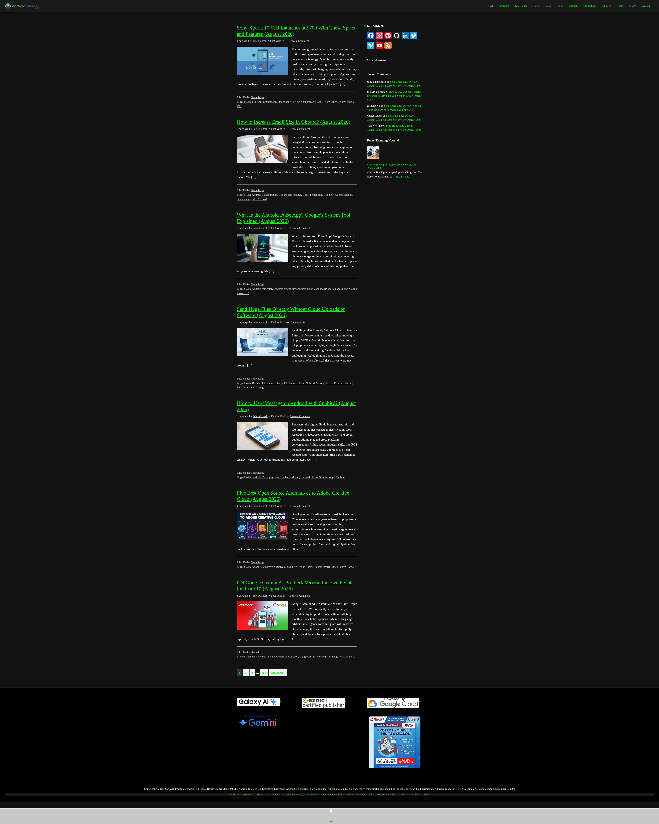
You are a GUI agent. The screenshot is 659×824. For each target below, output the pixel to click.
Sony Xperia (332, 101)
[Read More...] (404, 177)
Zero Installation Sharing (250, 387)
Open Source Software (344, 566)
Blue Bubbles (282, 477)
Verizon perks (347, 656)
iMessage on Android (302, 477)
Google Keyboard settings (338, 194)
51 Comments (297, 322)
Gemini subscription (287, 656)
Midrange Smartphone (264, 101)
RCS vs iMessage (325, 477)
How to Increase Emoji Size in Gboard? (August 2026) (293, 122)
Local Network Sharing (312, 383)
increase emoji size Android (252, 199)
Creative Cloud (282, 566)
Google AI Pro (307, 656)
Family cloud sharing (263, 656)
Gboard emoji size (312, 194)
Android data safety (262, 288)
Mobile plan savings (328, 656)
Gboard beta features (290, 194)
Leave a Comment (300, 128)
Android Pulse (305, 288)
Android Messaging (262, 477)
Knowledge (257, 97)
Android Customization (264, 194)
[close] (330, 810)
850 (264, 672)
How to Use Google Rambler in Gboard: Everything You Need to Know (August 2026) (394, 95)
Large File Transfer (287, 383)
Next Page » (278, 673)
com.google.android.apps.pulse (331, 288)
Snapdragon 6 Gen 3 (312, 101)
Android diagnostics (285, 288)
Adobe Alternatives (262, 566)
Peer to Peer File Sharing (339, 383)
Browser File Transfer (264, 383)
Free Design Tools (302, 566)
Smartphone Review (289, 101)
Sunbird (340, 477)
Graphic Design (322, 566)
